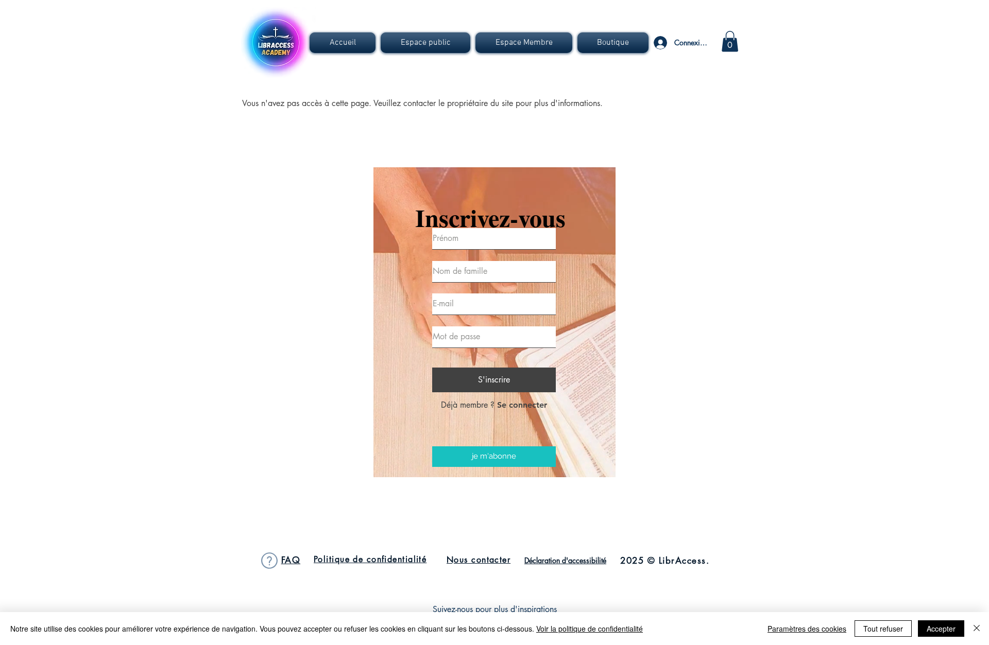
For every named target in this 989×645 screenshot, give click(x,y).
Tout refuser (883, 628)
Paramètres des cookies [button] (807, 628)
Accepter (941, 628)
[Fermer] (976, 628)
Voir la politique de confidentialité (589, 628)
